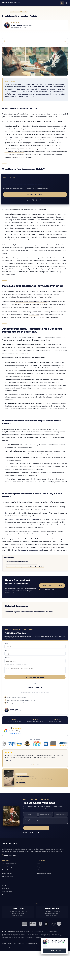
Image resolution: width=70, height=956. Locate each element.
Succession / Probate (9, 863)
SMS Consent (36, 947)
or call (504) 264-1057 (47, 590)
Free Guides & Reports (44, 873)
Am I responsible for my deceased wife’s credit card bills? (25, 567)
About (4, 885)
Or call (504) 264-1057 (36, 200)
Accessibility (28, 947)
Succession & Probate (20, 12)
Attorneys (5, 888)
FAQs (38, 870)
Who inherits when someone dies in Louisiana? (21, 564)
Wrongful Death (7, 873)
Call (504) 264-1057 (36, 687)
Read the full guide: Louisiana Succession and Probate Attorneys (29, 612)
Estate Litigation (7, 870)
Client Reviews (7, 891)
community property (12, 137)
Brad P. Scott (16, 25)
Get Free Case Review (34, 194)
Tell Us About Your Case (51, 585)
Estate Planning (7, 867)
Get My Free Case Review (35, 677)
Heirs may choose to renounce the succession (22, 519)
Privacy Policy (6, 947)
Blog (38, 867)
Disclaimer (15, 947)
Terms (21, 947)
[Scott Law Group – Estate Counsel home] (10, 3)
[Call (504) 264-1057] (62, 3)
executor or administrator (14, 152)
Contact (5, 895)
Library (39, 863)
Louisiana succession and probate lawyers (31, 301)
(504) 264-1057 (10, 855)
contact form (34, 314)
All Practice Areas (7, 876)
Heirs (6, 513)
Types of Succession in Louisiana (17, 561)
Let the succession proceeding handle (29, 550)
